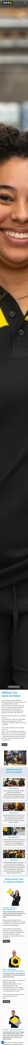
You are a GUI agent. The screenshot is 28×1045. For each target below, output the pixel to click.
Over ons (4, 744)
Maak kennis (6, 941)
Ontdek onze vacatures (14, 686)
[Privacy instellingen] (2, 1042)
